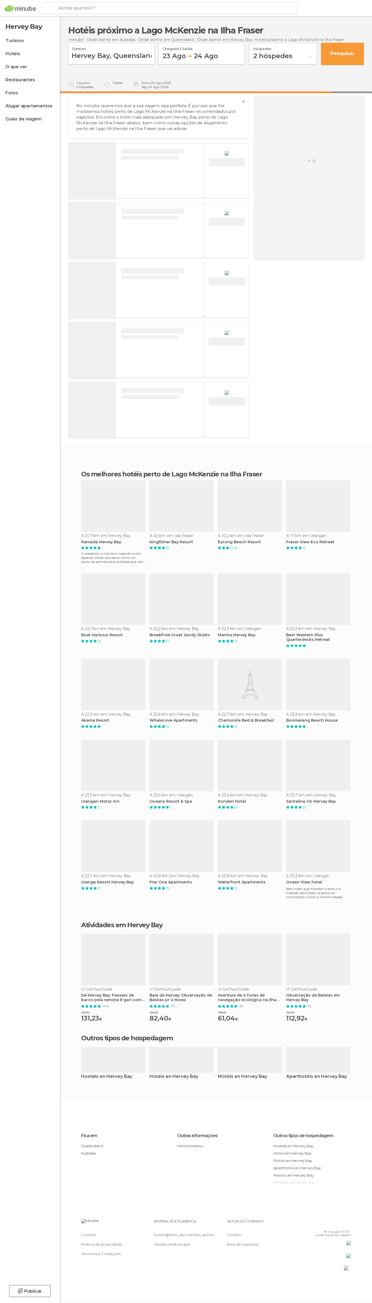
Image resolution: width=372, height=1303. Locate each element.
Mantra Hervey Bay (236, 635)
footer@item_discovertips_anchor (184, 1235)
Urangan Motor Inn (100, 801)
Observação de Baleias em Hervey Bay (313, 997)
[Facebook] (320, 1223)
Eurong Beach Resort (239, 542)
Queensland (92, 1146)
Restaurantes (20, 79)
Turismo (14, 40)
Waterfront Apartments (242, 882)
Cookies (88, 1235)
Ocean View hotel (304, 882)
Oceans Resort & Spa (171, 801)
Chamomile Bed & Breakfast (246, 720)
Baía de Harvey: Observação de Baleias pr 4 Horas (181, 997)
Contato (234, 1235)
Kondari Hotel (232, 801)
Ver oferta (226, 162)
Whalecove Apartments (173, 720)
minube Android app (172, 1244)
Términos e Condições (101, 1254)
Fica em (89, 1135)
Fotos (11, 92)
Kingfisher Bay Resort (171, 542)
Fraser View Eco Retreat (310, 542)
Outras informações (197, 1135)
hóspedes (275, 56)
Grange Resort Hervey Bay (107, 882)
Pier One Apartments (171, 882)
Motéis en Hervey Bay (242, 1076)
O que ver (16, 66)
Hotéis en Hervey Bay (174, 1076)
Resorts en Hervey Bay (293, 1175)
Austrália (88, 1153)
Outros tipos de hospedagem (303, 1135)
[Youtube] (347, 1223)
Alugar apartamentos (29, 105)
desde (85, 1012)
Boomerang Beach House (312, 720)
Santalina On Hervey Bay (311, 801)
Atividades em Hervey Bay (121, 925)
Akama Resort (95, 720)
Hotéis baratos (190, 1146)
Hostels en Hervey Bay (106, 1076)
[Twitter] (329, 1223)
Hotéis (12, 53)
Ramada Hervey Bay (101, 542)
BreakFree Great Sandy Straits (180, 635)
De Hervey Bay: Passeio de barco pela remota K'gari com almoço (111, 997)
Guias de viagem (23, 119)
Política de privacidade (101, 1244)
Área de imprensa (242, 1244)
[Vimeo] (338, 1223)
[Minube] (20, 8)
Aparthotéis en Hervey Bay (316, 1076)
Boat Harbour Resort (102, 635)
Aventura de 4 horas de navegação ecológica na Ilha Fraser (247, 997)
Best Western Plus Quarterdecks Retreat (308, 637)
